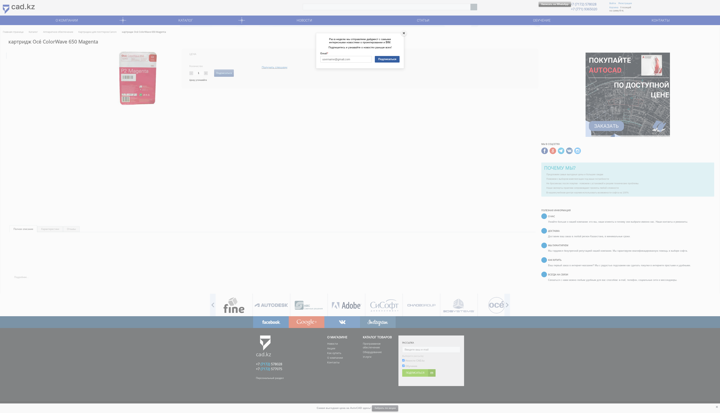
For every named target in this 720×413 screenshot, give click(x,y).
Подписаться (387, 59)
